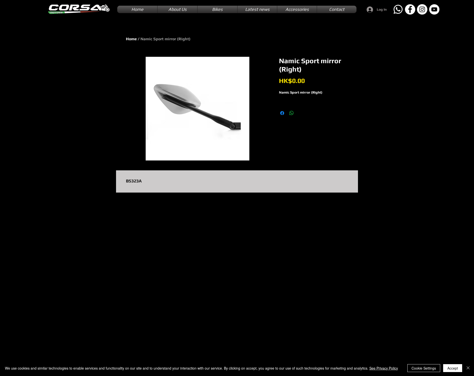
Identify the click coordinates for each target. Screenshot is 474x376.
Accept (452, 368)
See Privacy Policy (383, 368)
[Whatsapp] (398, 9)
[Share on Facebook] (282, 113)
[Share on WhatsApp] (292, 113)
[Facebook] (410, 9)
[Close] (468, 368)
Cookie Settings (424, 368)
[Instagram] (422, 9)
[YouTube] (434, 9)
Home (131, 39)
